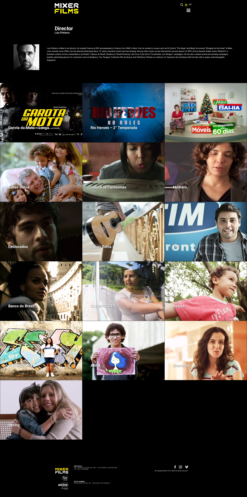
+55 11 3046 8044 (82, 469)
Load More (123, 449)
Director (64, 28)
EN (186, 5)
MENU (188, 10)
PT (190, 5)
